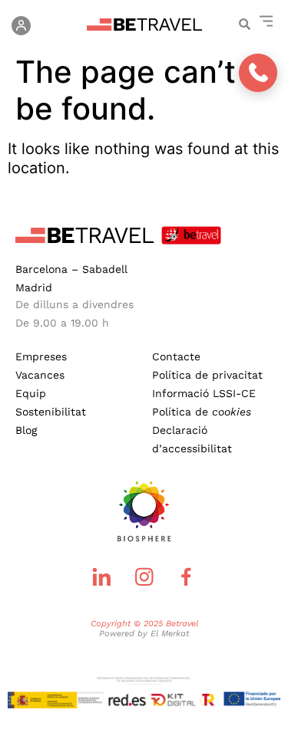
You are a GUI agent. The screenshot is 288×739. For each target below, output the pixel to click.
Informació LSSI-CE (204, 393)
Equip (30, 393)
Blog (26, 430)
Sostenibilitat (50, 412)
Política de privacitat (207, 375)
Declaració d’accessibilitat (192, 439)
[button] (244, 23)
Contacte (176, 356)
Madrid (33, 287)
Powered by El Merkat (144, 634)
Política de (201, 412)
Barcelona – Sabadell (71, 269)
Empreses (41, 356)
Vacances (40, 375)
